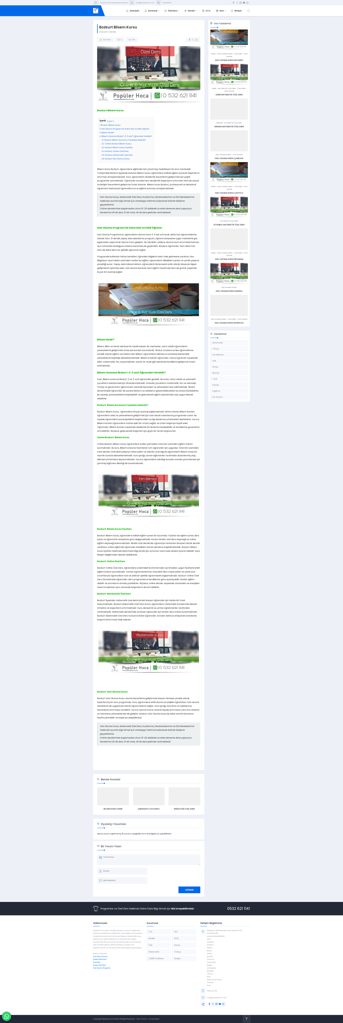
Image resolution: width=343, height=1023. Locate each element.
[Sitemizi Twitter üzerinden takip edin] (237, 3)
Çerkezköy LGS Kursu (149, 809)
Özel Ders (112, 32)
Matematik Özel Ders (227, 88)
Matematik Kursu (100, 959)
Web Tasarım (141, 1019)
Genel (213, 54)
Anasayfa (103, 32)
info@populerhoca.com (145, 3)
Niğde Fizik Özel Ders (184, 809)
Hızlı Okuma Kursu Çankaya (229, 158)
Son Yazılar (229, 91)
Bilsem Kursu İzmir (113, 809)
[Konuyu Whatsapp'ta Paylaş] (196, 40)
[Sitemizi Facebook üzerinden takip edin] (233, 3)
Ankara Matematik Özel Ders (229, 126)
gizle (110, 121)
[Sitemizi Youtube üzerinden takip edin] (244, 3)
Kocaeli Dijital (154, 1019)
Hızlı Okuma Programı (102, 968)
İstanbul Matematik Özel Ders (229, 224)
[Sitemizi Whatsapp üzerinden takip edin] (247, 3)
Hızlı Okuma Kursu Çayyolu (229, 193)
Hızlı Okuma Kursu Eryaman (229, 259)
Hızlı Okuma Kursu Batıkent (229, 60)
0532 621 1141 (238, 908)
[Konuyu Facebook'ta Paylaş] (190, 40)
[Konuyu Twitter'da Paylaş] (193, 40)
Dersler (219, 123)
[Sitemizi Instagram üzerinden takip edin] (240, 3)
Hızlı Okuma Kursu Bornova (229, 323)
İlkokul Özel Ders (99, 965)
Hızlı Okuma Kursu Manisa (229, 291)
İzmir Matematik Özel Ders (229, 94)
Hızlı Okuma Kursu (225, 54)
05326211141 (167, 3)
